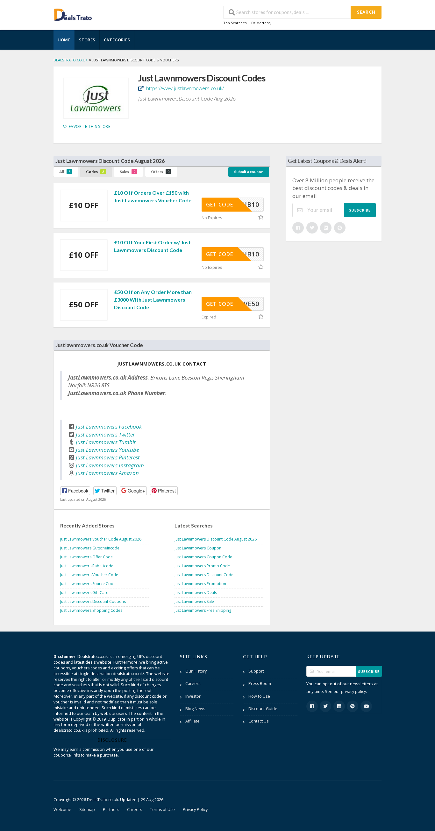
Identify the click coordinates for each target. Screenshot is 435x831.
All (64, 171)
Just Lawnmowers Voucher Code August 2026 (100, 539)
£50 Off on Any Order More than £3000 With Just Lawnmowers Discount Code (153, 299)
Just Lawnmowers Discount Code (204, 574)
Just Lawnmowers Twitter (105, 434)
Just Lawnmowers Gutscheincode (89, 548)
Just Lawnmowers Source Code (88, 583)
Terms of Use (162, 809)
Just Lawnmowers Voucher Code (89, 574)
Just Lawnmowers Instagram (110, 465)
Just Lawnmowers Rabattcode (86, 566)
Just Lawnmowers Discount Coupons (93, 601)
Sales (127, 171)
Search (366, 12)
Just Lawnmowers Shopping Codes (91, 610)
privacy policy (353, 691)
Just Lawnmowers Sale (194, 601)
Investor (193, 696)
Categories (117, 40)
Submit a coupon (248, 171)
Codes (95, 171)
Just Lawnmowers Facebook (109, 426)
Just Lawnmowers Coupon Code (203, 557)
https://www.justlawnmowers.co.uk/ (184, 88)
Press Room (259, 683)
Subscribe (360, 210)
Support (256, 671)
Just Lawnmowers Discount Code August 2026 (216, 539)
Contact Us (258, 721)
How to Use (259, 696)
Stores (87, 40)
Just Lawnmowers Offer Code (86, 557)
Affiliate (192, 721)
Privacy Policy (195, 809)
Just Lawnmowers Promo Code (202, 566)
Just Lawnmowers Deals (196, 592)
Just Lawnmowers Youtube (107, 449)
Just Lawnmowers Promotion (200, 583)
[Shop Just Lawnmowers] (96, 98)
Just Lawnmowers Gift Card (84, 592)
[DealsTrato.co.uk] (72, 13)
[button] (75, 490)
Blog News (195, 708)
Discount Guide (262, 708)
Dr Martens (260, 22)
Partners (111, 809)
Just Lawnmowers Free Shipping (203, 610)
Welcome (62, 809)
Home (64, 40)
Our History (196, 671)
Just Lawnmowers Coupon (198, 548)
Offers (160, 171)
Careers (192, 683)
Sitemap (87, 809)
